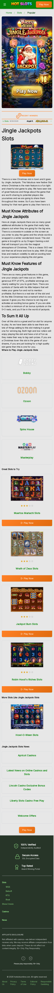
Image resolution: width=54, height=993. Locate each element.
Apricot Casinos (27, 755)
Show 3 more (8, 904)
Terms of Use (23, 982)
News (4, 920)
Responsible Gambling (46, 982)
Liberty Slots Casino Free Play (27, 800)
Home (9, 12)
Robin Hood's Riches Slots (27, 679)
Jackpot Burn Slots (27, 624)
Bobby (27, 373)
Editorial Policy (33, 982)
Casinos (5, 911)
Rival (8, 899)
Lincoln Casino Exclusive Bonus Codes (27, 787)
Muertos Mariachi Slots (27, 513)
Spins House (27, 429)
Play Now (44, 4)
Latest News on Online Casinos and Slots (27, 772)
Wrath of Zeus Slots (27, 568)
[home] (21, 7)
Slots (19, 12)
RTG (8, 895)
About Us (4, 982)
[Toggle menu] (4, 4)
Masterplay (27, 457)
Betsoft (9, 891)
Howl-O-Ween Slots (27, 735)
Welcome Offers (27, 815)
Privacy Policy (13, 982)
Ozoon (27, 401)
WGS (8, 887)
